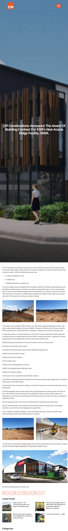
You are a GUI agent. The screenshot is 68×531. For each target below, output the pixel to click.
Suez (30, 296)
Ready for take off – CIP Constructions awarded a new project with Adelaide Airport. (21, 504)
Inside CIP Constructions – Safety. (55, 514)
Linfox (37, 296)
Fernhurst (26, 408)
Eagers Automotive (20, 446)
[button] (58, 6)
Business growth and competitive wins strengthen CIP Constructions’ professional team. (23, 516)
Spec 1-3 (25, 296)
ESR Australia (26, 444)
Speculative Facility (35, 446)
